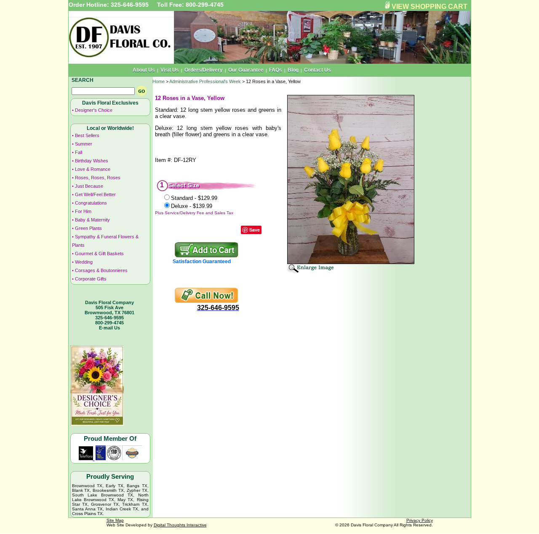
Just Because (89, 186)
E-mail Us (109, 327)
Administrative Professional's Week (205, 81)
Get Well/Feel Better (95, 194)
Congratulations (91, 202)
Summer (83, 143)
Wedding (84, 261)
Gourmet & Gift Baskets (99, 253)
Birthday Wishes (91, 160)
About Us (144, 70)
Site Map (115, 520)
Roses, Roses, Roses (97, 177)
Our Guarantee (246, 70)
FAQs (275, 70)
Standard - (194, 198)
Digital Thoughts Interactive (180, 525)
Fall (78, 152)
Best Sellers (87, 135)
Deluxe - (191, 206)
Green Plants (88, 228)
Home (158, 81)
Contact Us (317, 70)
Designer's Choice (93, 110)
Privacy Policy (419, 520)
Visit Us (169, 70)
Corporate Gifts (91, 278)
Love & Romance (92, 169)
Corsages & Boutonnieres (101, 270)
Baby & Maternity (92, 219)
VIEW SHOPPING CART (429, 6)
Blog (293, 70)
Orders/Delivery (203, 70)
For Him (83, 211)
